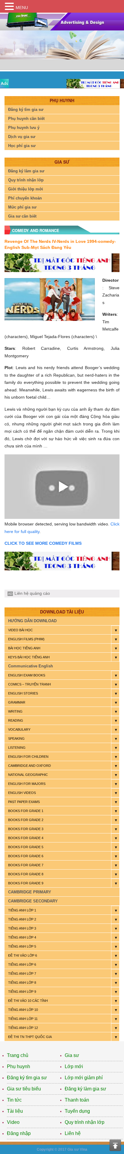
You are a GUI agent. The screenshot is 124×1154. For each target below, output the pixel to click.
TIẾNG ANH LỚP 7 (22, 973)
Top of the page (115, 1145)
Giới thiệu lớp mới (25, 189)
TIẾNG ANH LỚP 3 (22, 928)
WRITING (15, 711)
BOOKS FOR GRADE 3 (25, 829)
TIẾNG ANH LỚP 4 (22, 937)
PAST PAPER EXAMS (24, 802)
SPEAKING (16, 738)
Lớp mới (74, 1066)
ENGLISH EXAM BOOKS (26, 675)
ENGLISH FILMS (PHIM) (26, 639)
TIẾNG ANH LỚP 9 (22, 991)
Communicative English (30, 666)
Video (13, 1122)
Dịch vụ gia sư (21, 136)
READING (15, 720)
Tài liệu (15, 1111)
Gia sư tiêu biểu (24, 1088)
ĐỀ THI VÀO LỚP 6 (22, 955)
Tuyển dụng (77, 1111)
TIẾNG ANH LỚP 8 (22, 982)
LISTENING (17, 747)
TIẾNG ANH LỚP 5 (22, 946)
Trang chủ (17, 1055)
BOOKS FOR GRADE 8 (25, 874)
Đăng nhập (19, 1133)
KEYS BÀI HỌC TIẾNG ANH (29, 657)
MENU (22, 7)
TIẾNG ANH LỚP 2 (22, 919)
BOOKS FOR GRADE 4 (25, 838)
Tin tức (14, 1099)
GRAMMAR (16, 702)
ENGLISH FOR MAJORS (26, 784)
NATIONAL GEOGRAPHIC (28, 774)
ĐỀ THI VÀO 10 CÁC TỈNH (28, 1000)
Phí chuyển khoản (25, 198)
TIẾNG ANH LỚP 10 (23, 1009)
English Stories (23, 693)
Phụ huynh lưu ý (23, 127)
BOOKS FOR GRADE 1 (25, 811)
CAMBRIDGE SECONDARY (33, 901)
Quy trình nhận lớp (26, 180)
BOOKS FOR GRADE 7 (25, 865)
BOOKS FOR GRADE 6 (25, 856)
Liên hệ (73, 1133)
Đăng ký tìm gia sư (25, 109)
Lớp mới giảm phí (84, 1077)
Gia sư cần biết (22, 216)
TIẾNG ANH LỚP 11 (23, 1019)
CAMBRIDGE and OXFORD (29, 765)
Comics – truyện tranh (29, 684)
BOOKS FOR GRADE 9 (25, 883)
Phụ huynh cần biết (26, 118)
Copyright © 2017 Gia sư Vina (62, 1149)
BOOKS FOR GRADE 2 (25, 820)
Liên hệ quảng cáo (32, 593)
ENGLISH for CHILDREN (28, 756)
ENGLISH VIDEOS (22, 793)
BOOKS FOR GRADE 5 (25, 847)
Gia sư (72, 1055)
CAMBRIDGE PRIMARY (29, 892)
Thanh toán (77, 1099)
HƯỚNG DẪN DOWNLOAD (32, 621)
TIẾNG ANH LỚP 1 (22, 910)
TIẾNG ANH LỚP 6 (22, 964)
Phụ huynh (18, 1066)
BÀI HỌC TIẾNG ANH (24, 648)
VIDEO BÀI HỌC (20, 630)
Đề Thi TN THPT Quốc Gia (30, 1037)
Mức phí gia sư (22, 207)
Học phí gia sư (22, 145)
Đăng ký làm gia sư (26, 171)
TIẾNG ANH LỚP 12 (23, 1028)
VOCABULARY (19, 729)
